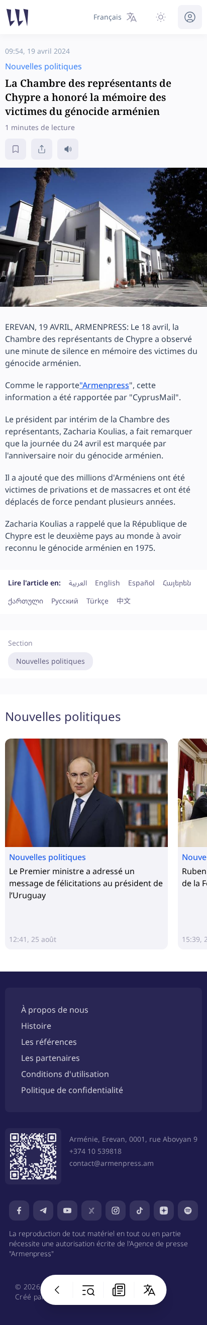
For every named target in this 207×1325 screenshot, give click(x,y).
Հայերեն (177, 582)
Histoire (36, 1025)
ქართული (25, 601)
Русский (64, 601)
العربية (78, 582)
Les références (49, 1041)
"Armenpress (104, 385)
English (107, 582)
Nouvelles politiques (50, 661)
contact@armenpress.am (111, 1163)
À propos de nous (54, 1009)
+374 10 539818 (95, 1151)
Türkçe (97, 601)
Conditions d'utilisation (65, 1073)
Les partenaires (50, 1057)
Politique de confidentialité (72, 1090)
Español (141, 582)
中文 (124, 601)
